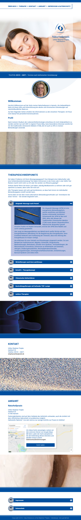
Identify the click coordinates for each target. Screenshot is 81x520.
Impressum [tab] (19, 500)
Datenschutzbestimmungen (36, 439)
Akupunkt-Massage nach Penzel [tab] (27, 203)
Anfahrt (42, 6)
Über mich (12, 6)
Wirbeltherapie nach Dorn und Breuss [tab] (29, 262)
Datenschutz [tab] (20, 508)
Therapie (22, 6)
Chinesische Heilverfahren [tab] (25, 278)
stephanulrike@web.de (16, 354)
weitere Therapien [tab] (22, 294)
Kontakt (32, 6)
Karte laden (40, 445)
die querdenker (64, 518)
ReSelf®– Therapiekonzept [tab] (25, 270)
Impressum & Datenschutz (59, 6)
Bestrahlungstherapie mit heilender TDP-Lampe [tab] (33, 286)
